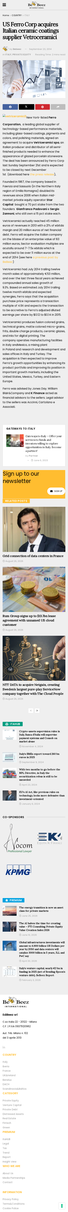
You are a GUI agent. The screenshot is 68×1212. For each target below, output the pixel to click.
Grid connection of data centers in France (33, 556)
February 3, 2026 (31, 980)
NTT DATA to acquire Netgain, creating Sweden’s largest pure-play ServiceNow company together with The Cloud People (33, 689)
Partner (33, 455)
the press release (42, 174)
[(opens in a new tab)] (18, 838)
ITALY (27, 15)
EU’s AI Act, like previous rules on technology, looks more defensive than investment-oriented (42, 795)
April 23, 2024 (29, 784)
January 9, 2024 (30, 803)
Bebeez (17, 49)
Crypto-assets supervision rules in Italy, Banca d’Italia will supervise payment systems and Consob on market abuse (39, 736)
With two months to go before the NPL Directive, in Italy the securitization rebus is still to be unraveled (39, 774)
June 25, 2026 (29, 915)
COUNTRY (17, 15)
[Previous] (30, 710)
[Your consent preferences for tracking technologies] (62, 1206)
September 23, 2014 (40, 49)
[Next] (37, 710)
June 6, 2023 (40, 460)
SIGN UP (58, 491)
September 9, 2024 (32, 762)
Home (6, 15)
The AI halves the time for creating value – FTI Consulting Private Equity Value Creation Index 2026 (41, 927)
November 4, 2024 (32, 746)
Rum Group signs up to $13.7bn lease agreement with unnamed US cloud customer (29, 620)
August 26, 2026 (14, 561)
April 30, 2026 (29, 961)
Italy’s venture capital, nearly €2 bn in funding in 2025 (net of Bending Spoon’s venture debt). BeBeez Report (42, 972)
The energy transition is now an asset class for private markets (41, 909)
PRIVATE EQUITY (21, 54)
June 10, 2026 (29, 935)
